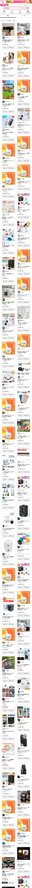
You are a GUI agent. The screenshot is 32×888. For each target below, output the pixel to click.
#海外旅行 (9, 789)
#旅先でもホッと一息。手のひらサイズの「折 (23, 295)
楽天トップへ (27, 5)
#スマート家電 (20, 96)
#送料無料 (19, 636)
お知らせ (20, 12)
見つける (12, 12)
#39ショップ (25, 636)
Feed (4, 12)
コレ (5, 47)
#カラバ (7, 790)
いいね (12, 47)
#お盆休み (4, 789)
